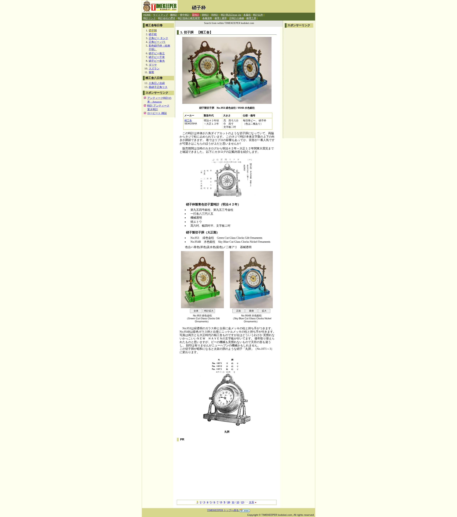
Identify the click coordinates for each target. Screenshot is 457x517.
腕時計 (174, 14)
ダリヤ (153, 64)
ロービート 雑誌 (157, 113)
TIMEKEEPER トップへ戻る (223, 510)
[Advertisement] (299, 83)
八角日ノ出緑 (157, 83)
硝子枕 (153, 34)
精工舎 (188, 120)
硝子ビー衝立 (157, 53)
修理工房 (251, 18)
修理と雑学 (220, 18)
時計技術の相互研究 (189, 18)
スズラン (154, 68)
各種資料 (207, 18)
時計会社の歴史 (166, 18)
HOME (147, 14)
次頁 (251, 502)
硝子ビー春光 (157, 60)
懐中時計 (185, 14)
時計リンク (149, 18)
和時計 (215, 14)
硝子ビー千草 (157, 57)
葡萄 (151, 72)
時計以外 (258, 14)
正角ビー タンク (158, 38)
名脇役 (247, 14)
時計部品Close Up (231, 14)
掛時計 (205, 14)
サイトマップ (160, 14)
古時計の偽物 (236, 18)
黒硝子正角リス (158, 87)
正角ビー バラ (157, 41)
